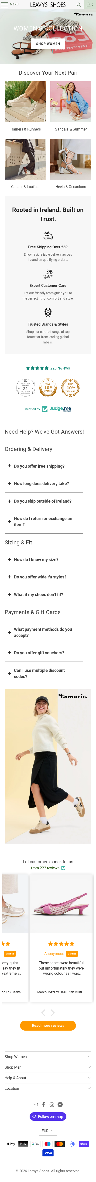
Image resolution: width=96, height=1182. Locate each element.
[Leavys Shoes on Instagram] (51, 1105)
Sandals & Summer (70, 107)
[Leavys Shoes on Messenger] (60, 1105)
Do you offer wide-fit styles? (40, 576)
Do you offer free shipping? (39, 466)
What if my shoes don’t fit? (38, 594)
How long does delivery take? (41, 483)
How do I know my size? (36, 559)
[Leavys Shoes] (48, 4)
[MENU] (2, 4)
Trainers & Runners (25, 107)
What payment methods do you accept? (43, 632)
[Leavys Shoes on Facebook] (43, 1105)
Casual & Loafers (25, 164)
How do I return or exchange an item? (43, 521)
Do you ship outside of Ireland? (43, 501)
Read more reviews (48, 1025)
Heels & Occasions (70, 164)
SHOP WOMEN (48, 44)
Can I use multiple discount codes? (39, 673)
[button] (44, 1012)
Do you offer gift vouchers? (39, 652)
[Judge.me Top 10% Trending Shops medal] (70, 387)
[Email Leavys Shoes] (35, 1105)
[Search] (78, 4)
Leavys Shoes (38, 1171)
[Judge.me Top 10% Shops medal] (48, 387)
